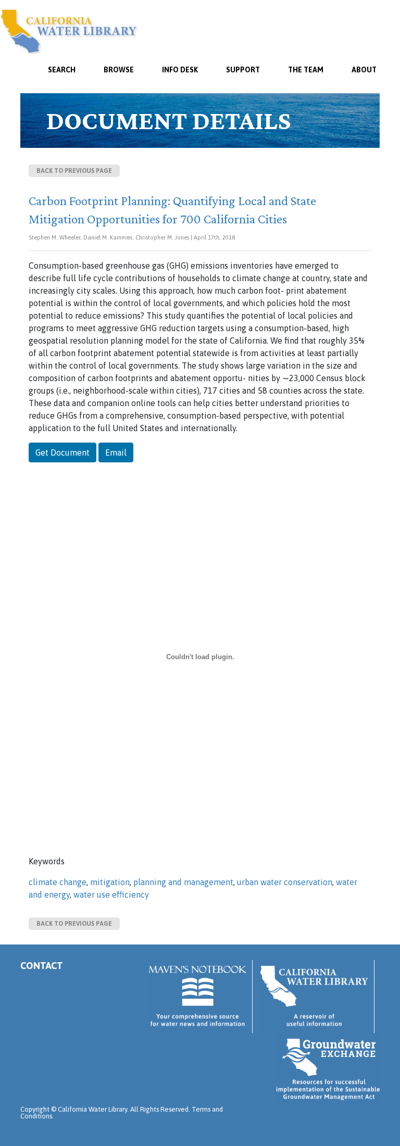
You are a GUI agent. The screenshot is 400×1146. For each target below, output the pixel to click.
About (364, 70)
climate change (57, 882)
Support (243, 70)
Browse (119, 70)
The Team (305, 70)
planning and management (183, 882)
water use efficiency (111, 894)
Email (116, 452)
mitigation (110, 882)
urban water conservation (284, 882)
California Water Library (69, 31)
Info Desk (180, 70)
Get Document (62, 452)
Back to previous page (74, 170)
